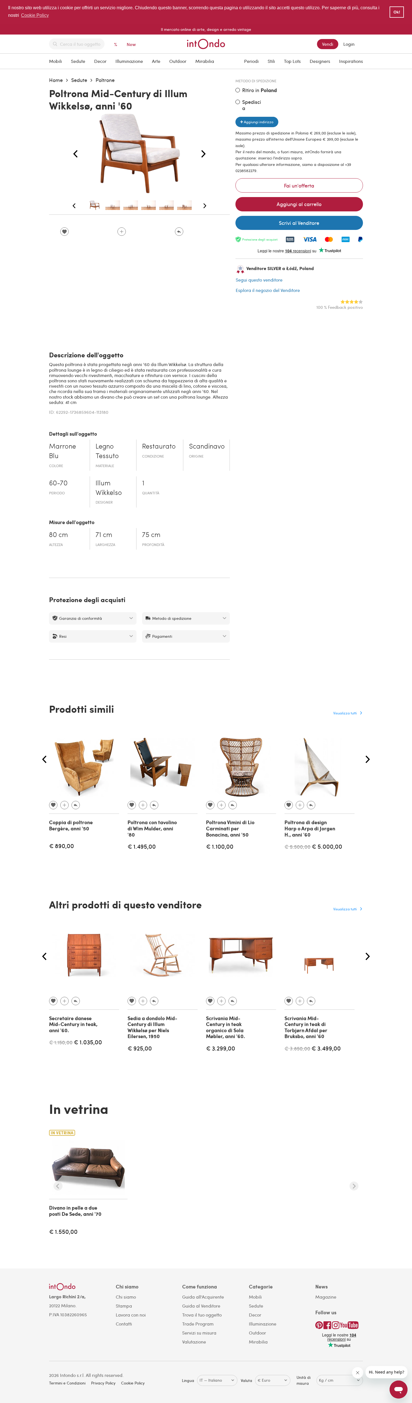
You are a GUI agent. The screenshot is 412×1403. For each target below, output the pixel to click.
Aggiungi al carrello (299, 203)
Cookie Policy (133, 1383)
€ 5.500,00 (297, 846)
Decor (100, 61)
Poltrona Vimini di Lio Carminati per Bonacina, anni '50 (230, 828)
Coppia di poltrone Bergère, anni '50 (71, 825)
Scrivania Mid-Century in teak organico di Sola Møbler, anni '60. (225, 1027)
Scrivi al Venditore (299, 222)
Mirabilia (204, 61)
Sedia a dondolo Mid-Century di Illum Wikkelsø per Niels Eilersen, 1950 (152, 1027)
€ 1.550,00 (63, 1231)
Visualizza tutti (345, 712)
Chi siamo (126, 1297)
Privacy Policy (103, 1383)
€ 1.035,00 (88, 1042)
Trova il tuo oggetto (202, 1315)
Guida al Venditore (201, 1306)
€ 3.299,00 (220, 1048)
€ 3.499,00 (326, 1048)
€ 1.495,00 (142, 846)
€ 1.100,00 (219, 846)
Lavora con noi (131, 1315)
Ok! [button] (397, 12)
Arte (156, 61)
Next (203, 154)
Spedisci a (251, 105)
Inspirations (351, 61)
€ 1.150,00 (61, 1042)
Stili (271, 61)
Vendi (327, 44)
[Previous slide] (58, 1186)
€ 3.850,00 (297, 1048)
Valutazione (194, 1342)
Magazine (325, 1297)
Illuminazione (129, 61)
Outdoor (177, 61)
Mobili (55, 61)
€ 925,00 (140, 1048)
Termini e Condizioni (67, 1383)
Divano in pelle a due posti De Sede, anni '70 (75, 1210)
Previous (75, 154)
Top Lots (292, 61)
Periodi (251, 61)
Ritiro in (259, 90)
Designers (320, 61)
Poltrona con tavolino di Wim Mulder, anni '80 (152, 828)
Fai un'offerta (299, 185)
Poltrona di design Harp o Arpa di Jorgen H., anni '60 (309, 828)
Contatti (124, 1324)
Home (56, 79)
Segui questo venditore (259, 280)
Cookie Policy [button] (35, 15)
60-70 (58, 483)
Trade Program (198, 1324)
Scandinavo (207, 447)
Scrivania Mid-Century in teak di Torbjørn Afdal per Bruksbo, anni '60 (305, 1027)
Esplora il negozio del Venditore (268, 290)
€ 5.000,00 (327, 846)
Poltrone (105, 79)
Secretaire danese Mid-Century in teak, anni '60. (73, 1024)
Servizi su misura (199, 1333)
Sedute (78, 61)
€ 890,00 (61, 846)
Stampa (124, 1306)
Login (349, 44)
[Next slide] (353, 1186)
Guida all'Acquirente (203, 1297)
